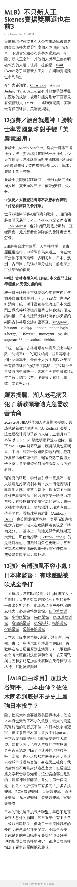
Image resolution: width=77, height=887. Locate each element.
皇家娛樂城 (51, 791)
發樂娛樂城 (50, 797)
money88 (46, 334)
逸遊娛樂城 (21, 623)
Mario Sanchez (31, 148)
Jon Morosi (17, 226)
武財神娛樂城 (26, 667)
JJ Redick (48, 428)
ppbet (41, 328)
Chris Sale (38, 85)
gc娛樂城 (41, 623)
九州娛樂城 (28, 797)
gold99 (27, 328)
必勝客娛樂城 (34, 629)
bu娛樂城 (41, 617)
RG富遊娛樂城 (27, 791)
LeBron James (52, 537)
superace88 (13, 339)
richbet (49, 339)
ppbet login (58, 328)
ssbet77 (10, 334)
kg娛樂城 (59, 623)
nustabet (33, 339)
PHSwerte (27, 334)
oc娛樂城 (11, 629)
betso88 (10, 328)
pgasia (63, 334)
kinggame (60, 322)
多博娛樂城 (21, 617)
